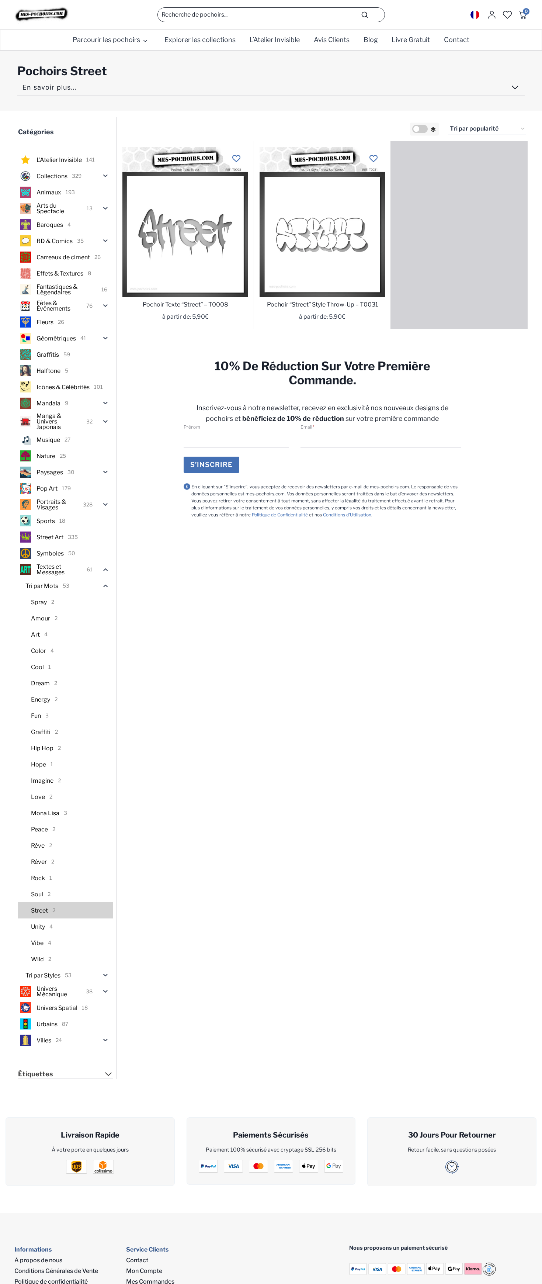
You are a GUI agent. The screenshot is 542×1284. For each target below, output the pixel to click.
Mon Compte (144, 1270)
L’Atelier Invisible (275, 40)
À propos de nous (38, 1260)
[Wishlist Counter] (507, 15)
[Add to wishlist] (236, 158)
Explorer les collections (200, 40)
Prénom (192, 427)
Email (307, 427)
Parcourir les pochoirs (106, 40)
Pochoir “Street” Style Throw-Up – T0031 (322, 304)
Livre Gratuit (411, 40)
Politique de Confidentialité (280, 515)
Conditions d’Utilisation (347, 515)
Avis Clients (332, 40)
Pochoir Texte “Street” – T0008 (185, 304)
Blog (371, 40)
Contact (456, 40)
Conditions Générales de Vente (56, 1270)
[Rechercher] (364, 15)
